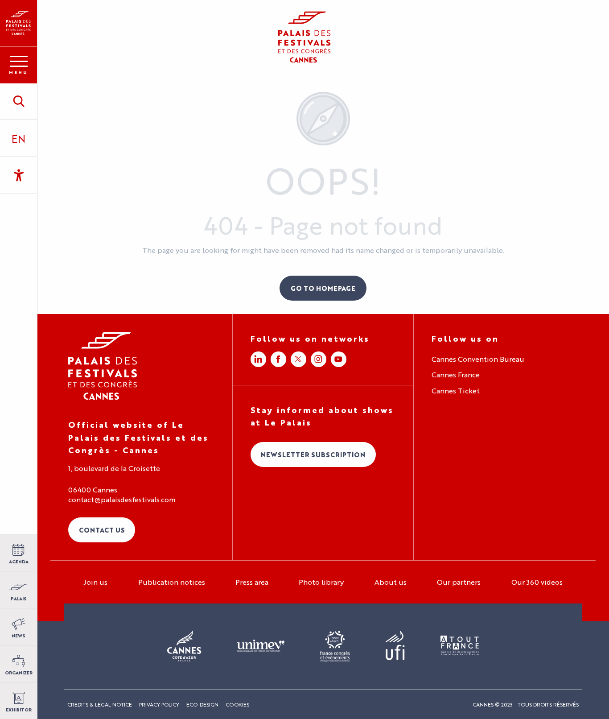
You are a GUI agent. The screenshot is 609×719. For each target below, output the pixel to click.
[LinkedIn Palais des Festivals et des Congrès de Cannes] (258, 359)
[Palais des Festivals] (18, 23)
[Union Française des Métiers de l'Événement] (260, 646)
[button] (18, 101)
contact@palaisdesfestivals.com (121, 499)
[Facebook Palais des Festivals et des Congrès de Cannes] (278, 359)
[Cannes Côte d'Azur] (184, 646)
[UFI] (395, 646)
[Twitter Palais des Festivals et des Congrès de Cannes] (298, 359)
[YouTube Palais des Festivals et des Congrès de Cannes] (338, 359)
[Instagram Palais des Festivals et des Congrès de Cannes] (318, 359)
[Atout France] (459, 646)
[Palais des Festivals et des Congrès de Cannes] (102, 366)
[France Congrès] (335, 646)
